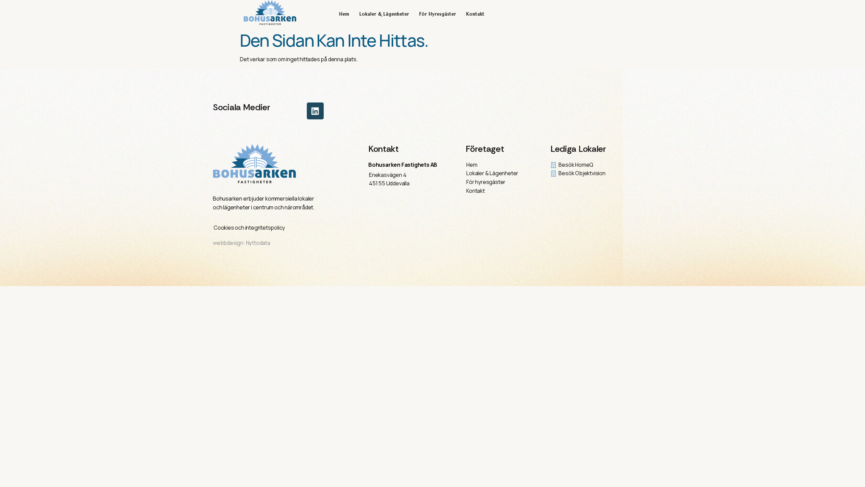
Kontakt (475, 14)
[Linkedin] (315, 110)
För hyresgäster (437, 14)
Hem (344, 14)
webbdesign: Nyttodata (241, 243)
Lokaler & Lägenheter (384, 14)
